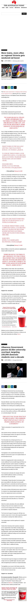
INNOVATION (4, 50)
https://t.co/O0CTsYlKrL (10, 166)
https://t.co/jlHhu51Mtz (10, 240)
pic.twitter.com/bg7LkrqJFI (12, 242)
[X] (5, 87)
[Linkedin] (12, 87)
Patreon (19, 334)
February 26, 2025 (18, 171)
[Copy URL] (15, 87)
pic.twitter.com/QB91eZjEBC (12, 167)
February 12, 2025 (18, 245)
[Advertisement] (14, 35)
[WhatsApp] (9, 87)
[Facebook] (2, 87)
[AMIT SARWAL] (2, 61)
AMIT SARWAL (8, 60)
